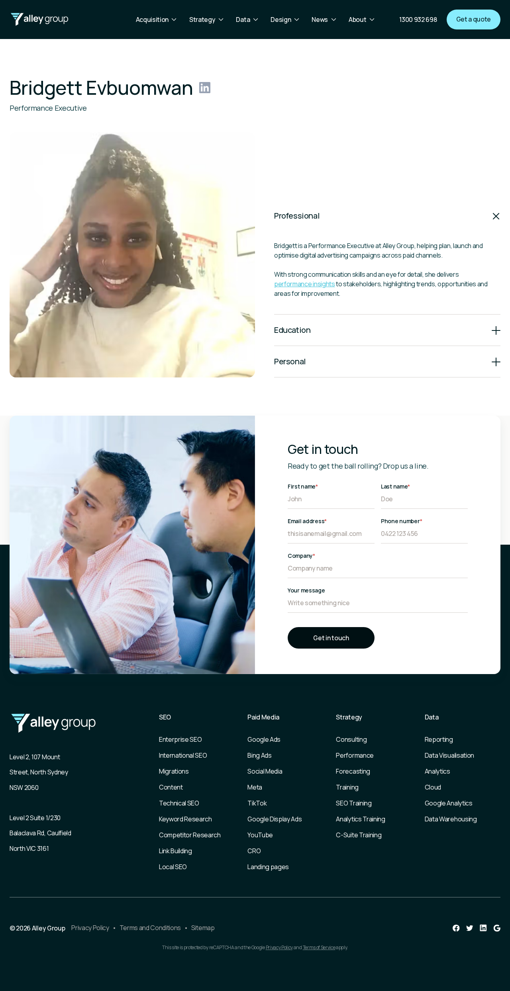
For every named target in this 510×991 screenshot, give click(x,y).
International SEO (183, 755)
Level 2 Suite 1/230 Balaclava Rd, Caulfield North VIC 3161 (40, 833)
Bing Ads (259, 755)
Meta (254, 787)
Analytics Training (360, 819)
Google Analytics (449, 803)
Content (171, 787)
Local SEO (173, 866)
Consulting (351, 739)
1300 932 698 (418, 19)
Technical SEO (179, 803)
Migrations (174, 771)
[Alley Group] (39, 19)
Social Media (264, 771)
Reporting (439, 739)
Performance (354, 755)
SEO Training (353, 803)
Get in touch (331, 637)
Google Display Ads (274, 819)
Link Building (175, 850)
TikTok (257, 803)
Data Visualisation (449, 755)
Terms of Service (319, 947)
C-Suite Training (358, 835)
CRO (254, 850)
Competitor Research (190, 835)
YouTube (260, 835)
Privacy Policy (90, 927)
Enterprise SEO (180, 739)
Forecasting (353, 771)
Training (347, 787)
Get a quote (473, 19)
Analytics (437, 771)
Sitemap (203, 927)
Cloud (433, 787)
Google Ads (263, 739)
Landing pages (268, 866)
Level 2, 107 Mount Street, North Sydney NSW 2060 (39, 772)
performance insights (304, 284)
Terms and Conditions (150, 927)
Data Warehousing (451, 819)
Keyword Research (185, 819)
